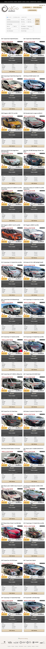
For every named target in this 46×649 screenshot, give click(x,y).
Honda (37, 646)
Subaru (16, 646)
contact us (39, 1)
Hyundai (29, 646)
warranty (20, 1)
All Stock (9, 17)
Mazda (33, 646)
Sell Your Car (10, 1)
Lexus (25, 646)
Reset (37, 24)
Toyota (8, 646)
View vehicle (12, 71)
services (24, 1)
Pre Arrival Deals (17, 17)
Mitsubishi (21, 646)
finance (15, 1)
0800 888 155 (42, 5)
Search (37, 20)
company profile (33, 1)
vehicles (6, 1)
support (27, 1)
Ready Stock (24, 17)
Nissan (13, 646)
